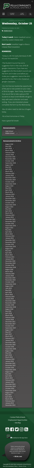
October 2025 (9, 161)
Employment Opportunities (17, 420)
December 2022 (10, 219)
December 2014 (10, 384)
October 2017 (9, 326)
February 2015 (9, 380)
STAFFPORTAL (22, 14)
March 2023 (9, 213)
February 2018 (9, 317)
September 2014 (10, 390)
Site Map (18, 423)
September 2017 (10, 328)
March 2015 (9, 378)
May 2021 (8, 251)
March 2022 (9, 234)
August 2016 (9, 351)
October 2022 (9, 223)
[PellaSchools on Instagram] (22, 430)
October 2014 (9, 388)
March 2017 (9, 336)
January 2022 (9, 238)
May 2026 (8, 146)
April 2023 (8, 211)
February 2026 (9, 152)
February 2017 (9, 338)
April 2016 (8, 355)
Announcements (16, 21)
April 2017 (8, 334)
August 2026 (9, 144)
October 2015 (9, 367)
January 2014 (9, 403)
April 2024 (8, 190)
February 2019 (9, 296)
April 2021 (8, 253)
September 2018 (10, 307)
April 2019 (8, 292)
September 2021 (10, 246)
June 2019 (8, 288)
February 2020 (9, 274)
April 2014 (8, 397)
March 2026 (9, 150)
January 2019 (9, 299)
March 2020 (9, 271)
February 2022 (9, 236)
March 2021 (9, 255)
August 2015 (9, 372)
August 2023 (9, 207)
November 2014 (10, 386)
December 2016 (10, 342)
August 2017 (9, 330)
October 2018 (9, 305)
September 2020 (10, 267)
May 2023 (8, 209)
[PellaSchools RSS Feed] (26, 430)
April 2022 (8, 232)
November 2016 (10, 344)
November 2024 (10, 180)
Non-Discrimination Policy (10, 466)
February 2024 (9, 194)
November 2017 (10, 324)
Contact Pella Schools (17, 417)
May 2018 (8, 311)
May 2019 (8, 290)
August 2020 (9, 269)
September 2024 (10, 184)
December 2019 (10, 278)
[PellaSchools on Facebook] (12, 430)
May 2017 (8, 332)
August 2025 (9, 165)
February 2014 (9, 401)
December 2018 (10, 301)
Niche (22, 453)
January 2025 (9, 175)
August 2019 (9, 286)
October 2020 (9, 265)
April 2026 (8, 148)
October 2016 (9, 347)
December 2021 (10, 240)
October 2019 (9, 282)
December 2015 (10, 363)
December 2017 (10, 322)
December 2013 (10, 405)
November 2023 (10, 200)
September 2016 (10, 349)
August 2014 (9, 393)
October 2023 (9, 203)
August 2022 (9, 228)
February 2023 (9, 215)
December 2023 (10, 198)
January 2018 (9, 319)
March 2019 (9, 294)
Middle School (8, 31)
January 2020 (9, 276)
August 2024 (9, 186)
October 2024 (9, 182)
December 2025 (10, 157)
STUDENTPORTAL (12, 14)
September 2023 (10, 205)
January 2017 (9, 340)
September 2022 (10, 226)
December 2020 (10, 261)
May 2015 (8, 374)
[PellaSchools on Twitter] (17, 430)
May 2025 (8, 167)
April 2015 (8, 376)
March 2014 (9, 399)
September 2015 (10, 370)
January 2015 (9, 382)
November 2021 (10, 242)
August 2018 (9, 309)
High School (9, 131)
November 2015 (10, 365)
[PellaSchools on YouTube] (7, 430)
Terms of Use (22, 466)
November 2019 (10, 280)
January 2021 (9, 259)
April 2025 (8, 169)
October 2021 (9, 244)
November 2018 (10, 303)
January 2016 (9, 361)
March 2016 (9, 357)
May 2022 (8, 230)
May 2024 (8, 188)
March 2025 (9, 171)
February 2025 (9, 173)
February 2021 (9, 257)
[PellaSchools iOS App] (17, 438)
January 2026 (9, 155)
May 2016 (8, 353)
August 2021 (9, 248)
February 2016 (9, 359)
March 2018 (9, 315)
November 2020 (10, 263)
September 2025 (10, 163)
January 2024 (9, 196)
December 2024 (10, 177)
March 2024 (9, 192)
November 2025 (10, 159)
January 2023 (9, 217)
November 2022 (10, 221)
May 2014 (8, 395)
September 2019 (10, 284)
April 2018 (8, 313)
